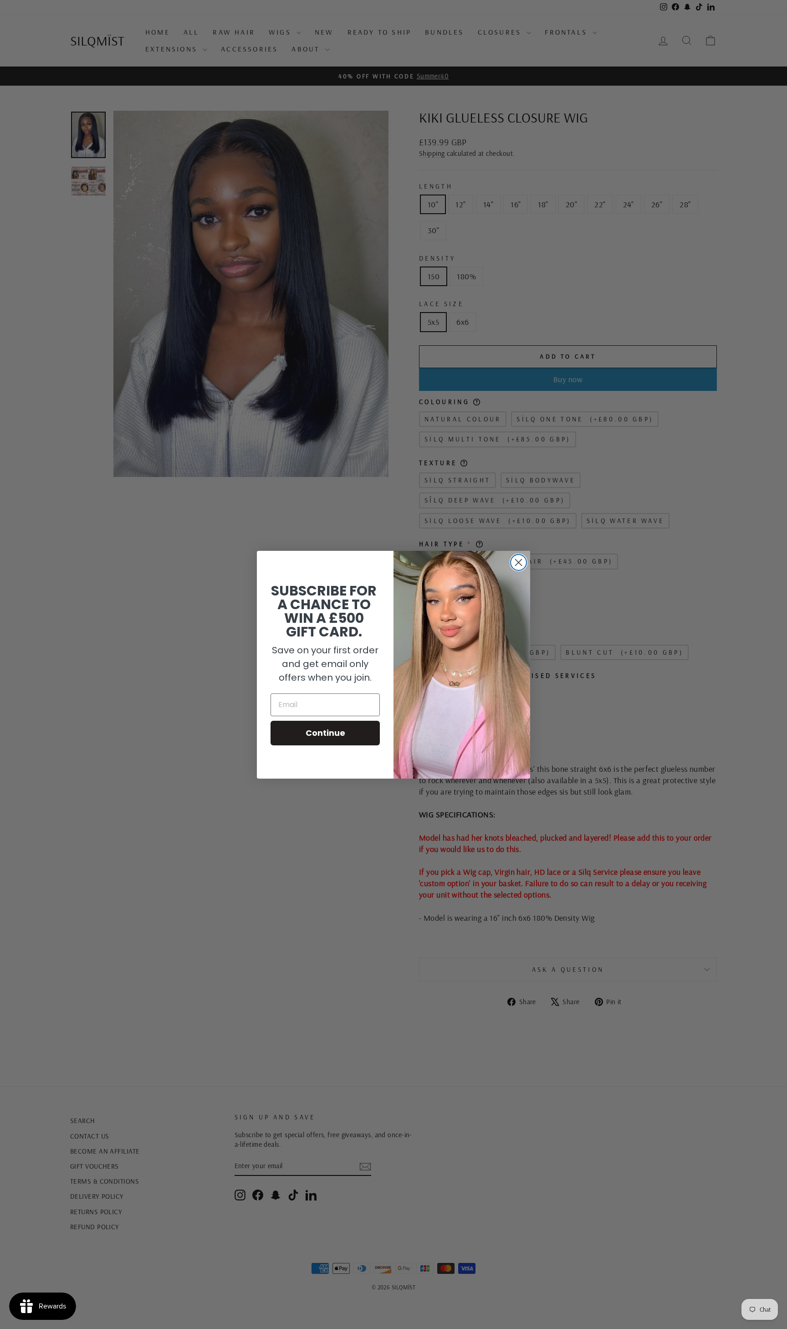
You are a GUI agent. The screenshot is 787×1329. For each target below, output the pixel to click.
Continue (325, 733)
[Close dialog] (518, 562)
